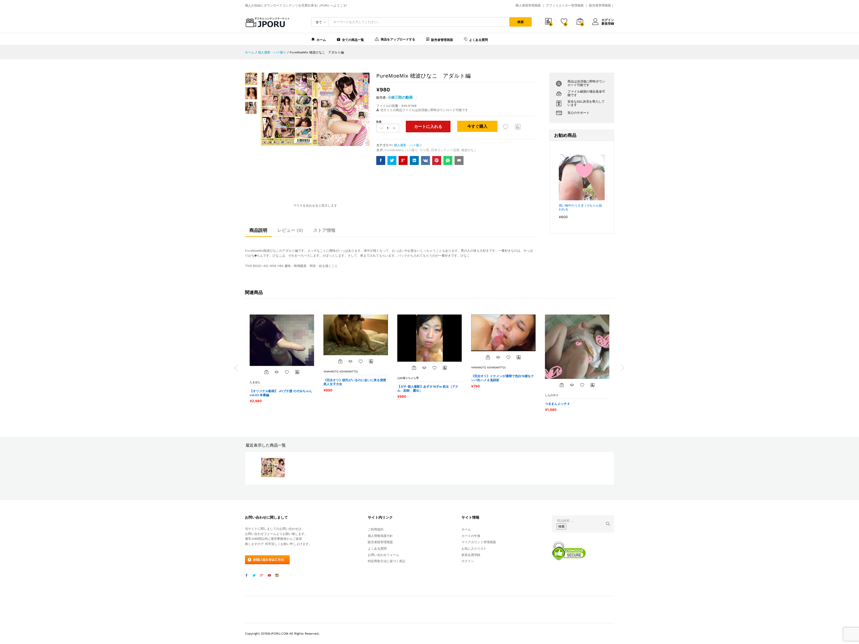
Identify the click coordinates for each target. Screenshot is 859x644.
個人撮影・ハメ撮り (408, 145)
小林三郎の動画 (400, 97)
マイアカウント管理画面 (478, 542)
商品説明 (258, 230)
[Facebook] (246, 575)
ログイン (608, 20)
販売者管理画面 (600, 5)
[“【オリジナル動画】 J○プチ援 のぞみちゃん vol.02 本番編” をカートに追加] (266, 372)
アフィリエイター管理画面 (565, 5)
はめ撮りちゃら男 (408, 378)
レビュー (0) (290, 230)
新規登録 (608, 23)
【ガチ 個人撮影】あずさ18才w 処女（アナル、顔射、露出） (427, 388)
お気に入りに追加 (506, 126)
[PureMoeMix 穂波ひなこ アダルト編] (380, 160)
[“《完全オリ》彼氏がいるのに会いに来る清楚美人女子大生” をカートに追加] (340, 361)
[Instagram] (277, 575)
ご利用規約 (375, 529)
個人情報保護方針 (380, 536)
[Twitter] (254, 575)
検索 (520, 22)
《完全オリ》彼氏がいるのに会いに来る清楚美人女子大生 (354, 382)
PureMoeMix (394, 150)
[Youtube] (269, 575)
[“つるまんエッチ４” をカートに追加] (562, 385)
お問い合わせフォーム (383, 555)
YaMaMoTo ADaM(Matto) (340, 371)
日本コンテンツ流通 (445, 150)
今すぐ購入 (477, 126)
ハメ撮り (411, 150)
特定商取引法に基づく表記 (386, 561)
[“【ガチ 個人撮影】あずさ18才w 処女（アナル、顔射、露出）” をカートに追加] (414, 368)
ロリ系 (424, 150)
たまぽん (255, 382)
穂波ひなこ (469, 150)
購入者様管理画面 (528, 5)
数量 (379, 121)
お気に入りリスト (474, 548)
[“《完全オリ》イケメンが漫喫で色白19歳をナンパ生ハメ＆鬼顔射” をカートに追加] (488, 357)
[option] (282, 358)
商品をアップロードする (398, 39)
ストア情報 (324, 230)
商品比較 (518, 126)
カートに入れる (428, 126)
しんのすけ (551, 395)
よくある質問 (478, 39)
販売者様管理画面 (380, 542)
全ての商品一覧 (353, 39)
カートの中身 (470, 536)
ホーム (321, 39)
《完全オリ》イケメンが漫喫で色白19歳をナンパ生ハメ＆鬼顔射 (502, 378)
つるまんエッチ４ (557, 403)
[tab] (258, 232)
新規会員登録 (470, 555)
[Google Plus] (262, 575)
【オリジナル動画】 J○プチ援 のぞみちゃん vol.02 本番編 (281, 393)
